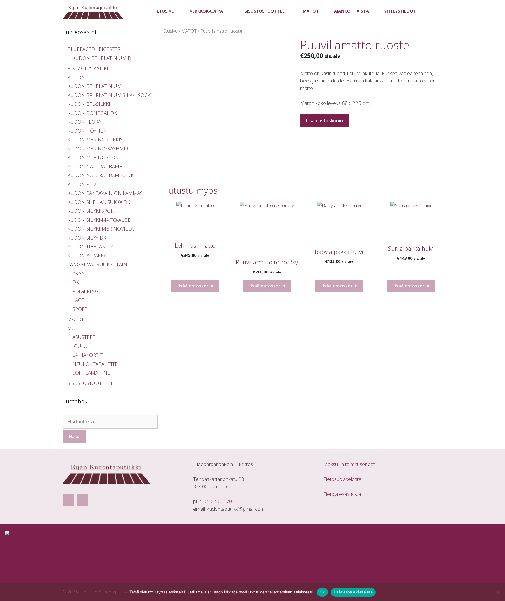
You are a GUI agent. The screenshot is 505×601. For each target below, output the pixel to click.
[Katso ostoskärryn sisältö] (433, 11)
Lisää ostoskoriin (324, 120)
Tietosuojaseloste (343, 479)
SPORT (79, 309)
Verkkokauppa (206, 11)
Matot (311, 11)
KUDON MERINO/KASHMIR (98, 148)
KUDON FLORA (84, 121)
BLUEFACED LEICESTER (94, 49)
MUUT (75, 328)
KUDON (76, 77)
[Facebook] (68, 500)
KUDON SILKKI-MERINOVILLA (101, 228)
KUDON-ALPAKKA (87, 255)
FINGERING (85, 291)
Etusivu (165, 11)
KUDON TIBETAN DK (90, 246)
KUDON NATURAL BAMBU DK (101, 175)
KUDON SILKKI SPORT (92, 210)
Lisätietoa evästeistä (353, 592)
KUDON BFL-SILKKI (89, 104)
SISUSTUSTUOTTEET (266, 11)
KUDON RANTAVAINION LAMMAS (105, 193)
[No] (498, 592)
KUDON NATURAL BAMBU (97, 166)
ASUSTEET (83, 337)
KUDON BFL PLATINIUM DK (103, 58)
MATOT (189, 31)
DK (75, 282)
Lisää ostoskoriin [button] (195, 286)
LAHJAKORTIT (87, 354)
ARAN (78, 273)
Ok (322, 592)
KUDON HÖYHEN (87, 130)
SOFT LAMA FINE (91, 372)
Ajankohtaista (351, 11)
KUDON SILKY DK (87, 237)
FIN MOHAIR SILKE (89, 68)
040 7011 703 (219, 501)
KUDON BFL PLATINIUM (95, 86)
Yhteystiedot (400, 11)
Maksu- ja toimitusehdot (349, 464)
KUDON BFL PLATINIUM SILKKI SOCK (109, 95)
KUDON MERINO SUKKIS (95, 139)
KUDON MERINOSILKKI (94, 157)
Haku (74, 436)
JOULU (79, 346)
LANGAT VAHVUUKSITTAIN (97, 264)
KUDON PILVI (83, 184)
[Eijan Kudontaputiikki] (94, 11)
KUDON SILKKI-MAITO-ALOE (99, 220)
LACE (78, 300)
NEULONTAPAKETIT (94, 364)
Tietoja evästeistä (342, 494)
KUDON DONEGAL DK (92, 113)
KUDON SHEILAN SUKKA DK (99, 202)
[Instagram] (82, 500)
